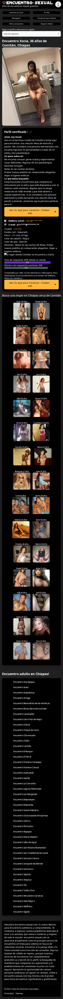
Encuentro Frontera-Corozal (26, 767)
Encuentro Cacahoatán (23, 713)
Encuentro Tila (20, 885)
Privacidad (8, 993)
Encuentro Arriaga (21, 697)
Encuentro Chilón (21, 740)
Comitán (17, 228)
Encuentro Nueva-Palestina (26, 810)
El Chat (46, 12)
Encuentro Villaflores (22, 906)
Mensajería (16, 18)
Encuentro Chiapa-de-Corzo (26, 730)
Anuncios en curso (16, 12)
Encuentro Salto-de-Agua (25, 842)
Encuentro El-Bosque (23, 751)
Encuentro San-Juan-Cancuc (26, 858)
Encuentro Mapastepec (24, 799)
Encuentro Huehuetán (23, 772)
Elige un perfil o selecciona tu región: (18, 29)
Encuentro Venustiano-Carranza (28, 895)
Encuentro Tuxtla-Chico (24, 890)
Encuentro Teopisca (22, 879)
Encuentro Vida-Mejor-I (24, 901)
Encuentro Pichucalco (23, 826)
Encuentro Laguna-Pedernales (27, 788)
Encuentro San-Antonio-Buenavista (29, 847)
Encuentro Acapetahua (24, 692)
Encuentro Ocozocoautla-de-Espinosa (30, 815)
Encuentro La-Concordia (24, 783)
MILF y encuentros (16, 24)
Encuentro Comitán (22, 746)
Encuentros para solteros (46, 18)
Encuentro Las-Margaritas (25, 794)
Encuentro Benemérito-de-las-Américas (31, 703)
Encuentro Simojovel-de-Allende (28, 863)
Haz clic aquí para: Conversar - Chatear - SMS (30, 212)
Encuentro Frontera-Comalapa (27, 762)
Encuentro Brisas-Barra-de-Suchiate (29, 708)
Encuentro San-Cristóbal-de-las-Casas (30, 852)
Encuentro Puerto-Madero (25, 836)
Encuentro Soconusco (23, 869)
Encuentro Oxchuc (21, 820)
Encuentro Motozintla (23, 804)
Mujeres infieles (47, 24)
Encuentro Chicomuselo (24, 735)
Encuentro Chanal (21, 724)
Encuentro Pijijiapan (22, 831)
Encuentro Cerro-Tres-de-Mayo (27, 719)
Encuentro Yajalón (21, 911)
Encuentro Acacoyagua (24, 681)
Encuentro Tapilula (22, 874)
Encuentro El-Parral (22, 756)
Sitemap (19, 993)
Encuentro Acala (20, 687)
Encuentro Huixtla (21, 778)
